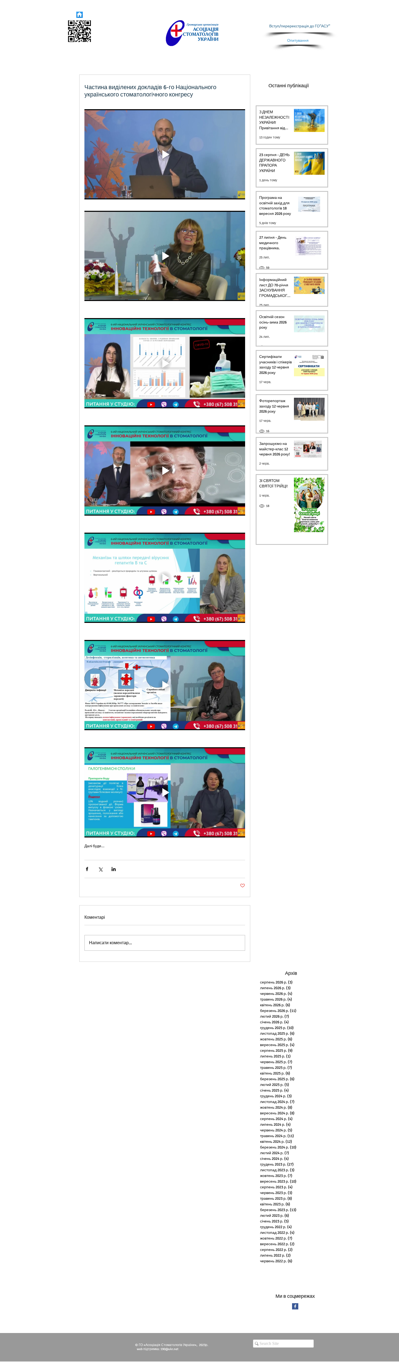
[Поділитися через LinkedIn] (113, 869)
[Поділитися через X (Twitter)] (100, 869)
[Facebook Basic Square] (295, 1306)
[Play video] (164, 154)
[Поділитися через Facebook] (87, 869)
